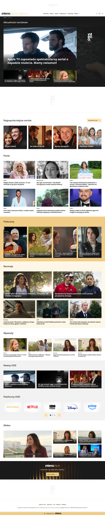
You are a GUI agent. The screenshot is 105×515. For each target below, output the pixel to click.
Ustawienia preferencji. (55, 507)
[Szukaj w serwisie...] (96, 13)
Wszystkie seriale (92, 120)
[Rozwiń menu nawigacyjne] (102, 13)
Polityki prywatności (46, 507)
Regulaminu (37, 507)
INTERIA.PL (68, 507)
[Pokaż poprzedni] (46, 415)
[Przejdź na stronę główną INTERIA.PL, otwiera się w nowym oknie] (6, 13)
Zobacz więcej (51, 474)
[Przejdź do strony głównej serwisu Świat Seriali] (19, 13)
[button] (77, 13)
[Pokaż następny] (59, 415)
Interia (5, 17)
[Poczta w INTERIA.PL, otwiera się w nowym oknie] (99, 13)
